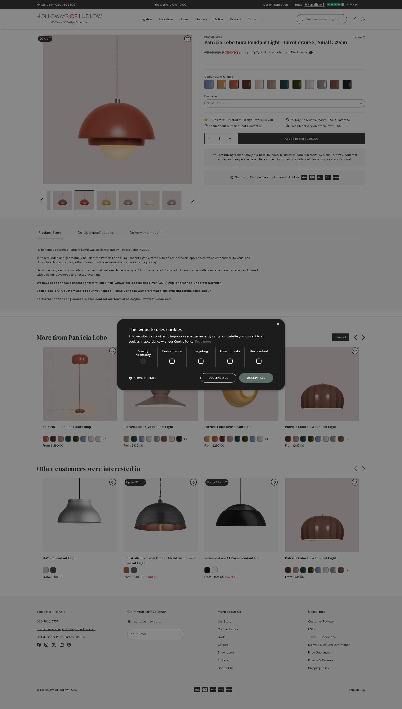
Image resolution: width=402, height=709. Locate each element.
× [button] (278, 323)
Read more (203, 341)
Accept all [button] (256, 378)
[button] (142, 378)
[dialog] (201, 354)
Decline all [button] (218, 378)
